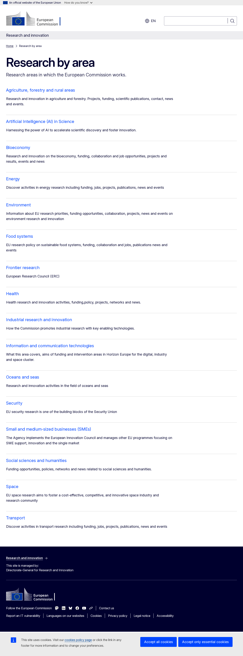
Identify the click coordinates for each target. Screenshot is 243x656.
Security (14, 403)
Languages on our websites (65, 616)
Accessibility (165, 616)
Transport (15, 517)
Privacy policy (117, 616)
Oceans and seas (22, 377)
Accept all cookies (158, 642)
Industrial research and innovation (39, 319)
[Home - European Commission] (36, 19)
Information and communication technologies (50, 345)
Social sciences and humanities (36, 460)
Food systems (19, 236)
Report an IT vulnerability (23, 616)
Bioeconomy (18, 147)
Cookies (96, 616)
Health (12, 293)
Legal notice (142, 616)
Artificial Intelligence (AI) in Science (40, 121)
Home (9, 46)
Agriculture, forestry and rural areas (40, 90)
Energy (13, 178)
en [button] (153, 21)
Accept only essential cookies (205, 642)
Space (12, 486)
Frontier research (22, 267)
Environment (18, 204)
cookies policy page (78, 640)
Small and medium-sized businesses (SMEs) (48, 429)
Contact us (106, 608)
